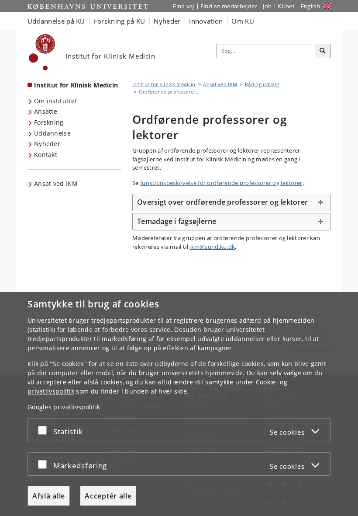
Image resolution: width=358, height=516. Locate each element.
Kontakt (45, 154)
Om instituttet (55, 101)
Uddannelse (52, 133)
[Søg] (322, 51)
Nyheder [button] (167, 21)
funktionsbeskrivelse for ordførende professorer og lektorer (221, 183)
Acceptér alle (108, 496)
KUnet (286, 6)
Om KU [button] (242, 21)
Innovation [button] (206, 21)
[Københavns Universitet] (42, 52)
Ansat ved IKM (56, 183)
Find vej (183, 6)
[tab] (231, 202)
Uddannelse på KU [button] (56, 21)
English (310, 6)
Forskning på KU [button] (119, 21)
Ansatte (45, 111)
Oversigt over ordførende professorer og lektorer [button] (222, 202)
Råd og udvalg (262, 84)
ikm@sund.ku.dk (212, 247)
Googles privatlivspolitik (64, 407)
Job (267, 6)
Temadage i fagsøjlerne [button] (177, 221)
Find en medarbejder (228, 6)
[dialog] (179, 404)
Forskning (49, 122)
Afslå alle (48, 496)
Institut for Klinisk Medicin (76, 85)
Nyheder (47, 143)
